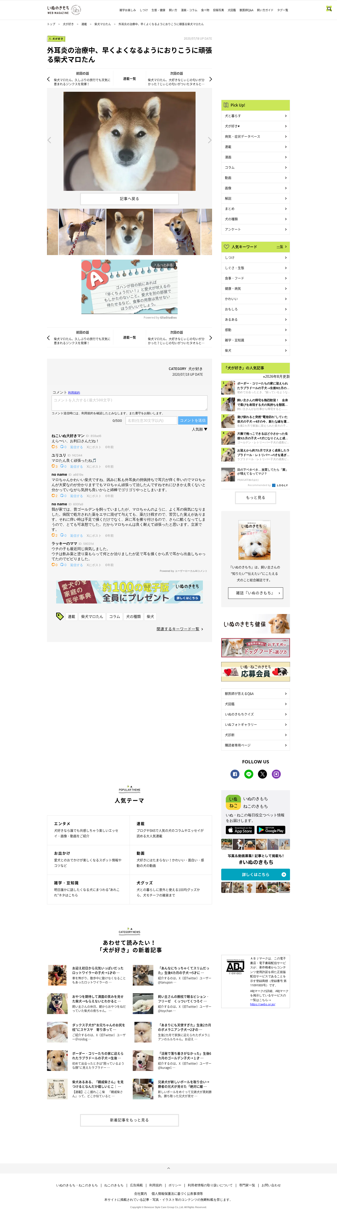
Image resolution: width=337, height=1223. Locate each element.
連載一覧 (129, 78)
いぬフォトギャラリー (241, 724)
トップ (51, 24)
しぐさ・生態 (234, 267)
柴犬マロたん (102, 24)
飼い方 (173, 10)
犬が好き (68, 24)
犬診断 (230, 734)
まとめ (230, 208)
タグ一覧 (282, 10)
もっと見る (255, 497)
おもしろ (231, 309)
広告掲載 (136, 1185)
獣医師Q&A (246, 10)
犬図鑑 (232, 10)
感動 (228, 329)
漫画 (228, 157)
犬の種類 (133, 616)
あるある (231, 319)
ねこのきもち (114, 1185)
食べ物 (205, 10)
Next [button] (210, 139)
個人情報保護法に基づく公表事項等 (177, 1193)
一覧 (280, 246)
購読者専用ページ (238, 745)
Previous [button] (49, 139)
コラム (114, 616)
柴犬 (150, 616)
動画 (228, 177)
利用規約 (155, 1185)
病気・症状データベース (242, 136)
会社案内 (140, 1193)
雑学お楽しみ (127, 10)
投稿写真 (218, 10)
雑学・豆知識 (234, 340)
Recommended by (259, 485)
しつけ (144, 10)
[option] (130, 139)
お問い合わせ (271, 1185)
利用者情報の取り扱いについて (210, 1185)
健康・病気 (233, 288)
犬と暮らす (233, 115)
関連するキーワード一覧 (178, 628)
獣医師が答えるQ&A (239, 693)
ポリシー (174, 1185)
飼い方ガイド (265, 10)
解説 (228, 198)
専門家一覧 (247, 1185)
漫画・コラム (189, 10)
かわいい (231, 298)
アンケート (233, 229)
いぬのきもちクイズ (239, 714)
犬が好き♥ (232, 126)
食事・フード (234, 278)
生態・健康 (158, 10)
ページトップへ (168, 1168)
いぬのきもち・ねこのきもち (77, 1185)
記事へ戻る (129, 198)
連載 (84, 24)
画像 (228, 188)
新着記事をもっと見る (129, 1120)
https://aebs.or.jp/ (262, 1004)
